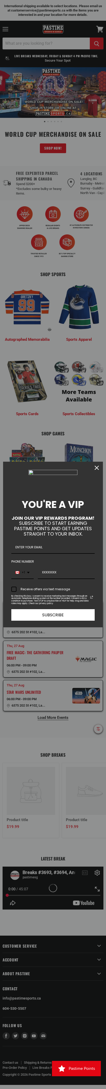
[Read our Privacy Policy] (92, 597)
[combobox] (22, 572)
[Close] (97, 468)
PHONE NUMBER (22, 561)
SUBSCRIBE (53, 615)
